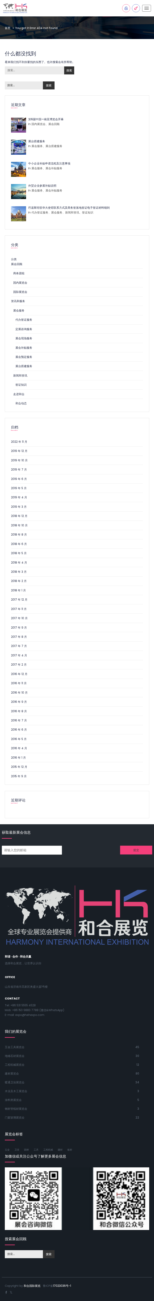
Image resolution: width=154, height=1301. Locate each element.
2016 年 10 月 (19, 693)
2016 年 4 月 (19, 748)
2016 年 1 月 (18, 758)
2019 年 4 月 (19, 497)
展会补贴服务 (23, 348)
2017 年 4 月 (19, 655)
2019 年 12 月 (19, 451)
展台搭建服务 (23, 366)
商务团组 (18, 273)
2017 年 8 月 (19, 637)
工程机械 (48, 1149)
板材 (69, 1149)
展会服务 (18, 310)
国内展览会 (20, 283)
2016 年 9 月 (19, 702)
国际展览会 (20, 292)
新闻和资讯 (20, 376)
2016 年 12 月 (19, 674)
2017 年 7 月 (19, 646)
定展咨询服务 (23, 329)
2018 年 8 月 (19, 535)
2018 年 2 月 (19, 581)
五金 (7, 1149)
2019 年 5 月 (19, 488)
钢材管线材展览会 (16, 1109)
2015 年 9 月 (19, 776)
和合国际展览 (32, 1286)
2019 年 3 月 (19, 507)
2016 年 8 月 (19, 711)
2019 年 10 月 (19, 460)
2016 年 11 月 (19, 683)
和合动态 (21, 403)
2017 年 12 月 (19, 600)
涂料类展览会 (13, 1100)
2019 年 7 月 (19, 470)
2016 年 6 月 (19, 730)
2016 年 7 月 (19, 720)
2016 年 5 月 (19, 739)
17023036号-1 (62, 1286)
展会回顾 (16, 264)
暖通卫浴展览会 (14, 1082)
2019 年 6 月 (19, 479)
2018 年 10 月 (19, 525)
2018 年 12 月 (19, 516)
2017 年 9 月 (19, 628)
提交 (136, 850)
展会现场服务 (23, 338)
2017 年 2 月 (19, 665)
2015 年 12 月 (19, 767)
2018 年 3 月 (19, 572)
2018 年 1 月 (18, 590)
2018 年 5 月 (19, 553)
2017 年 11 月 (19, 609)
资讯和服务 (18, 301)
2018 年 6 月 (19, 544)
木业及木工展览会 (16, 1091)
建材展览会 (12, 1074)
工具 (36, 1149)
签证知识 (21, 385)
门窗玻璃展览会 (14, 1118)
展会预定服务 (23, 357)
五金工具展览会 (14, 1047)
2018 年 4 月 (19, 563)
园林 (26, 1149)
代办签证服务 (23, 320)
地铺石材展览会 (14, 1056)
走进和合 (18, 394)
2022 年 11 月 (19, 442)
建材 (60, 1149)
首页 (7, 28)
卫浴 (16, 1149)
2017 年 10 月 (19, 618)
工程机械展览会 (14, 1065)
